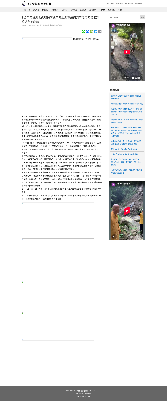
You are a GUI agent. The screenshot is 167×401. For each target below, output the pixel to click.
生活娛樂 (53, 25)
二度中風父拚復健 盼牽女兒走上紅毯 (124, 154)
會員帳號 (119, 3)
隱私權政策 (79, 394)
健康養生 (39, 25)
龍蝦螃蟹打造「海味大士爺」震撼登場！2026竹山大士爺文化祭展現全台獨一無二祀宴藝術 (126, 162)
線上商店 (110, 3)
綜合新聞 (59, 25)
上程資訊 (87, 396)
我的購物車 (129, 3)
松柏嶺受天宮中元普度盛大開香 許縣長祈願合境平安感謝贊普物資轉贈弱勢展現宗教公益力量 (127, 112)
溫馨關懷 (46, 25)
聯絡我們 (138, 3)
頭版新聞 (33, 25)
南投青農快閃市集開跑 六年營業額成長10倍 (127, 103)
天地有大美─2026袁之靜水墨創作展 (124, 149)
